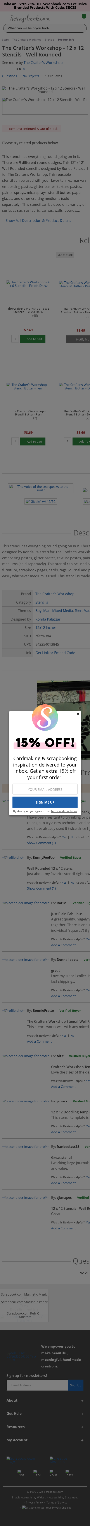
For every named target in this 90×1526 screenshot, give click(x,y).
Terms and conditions (64, 811)
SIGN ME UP (45, 802)
